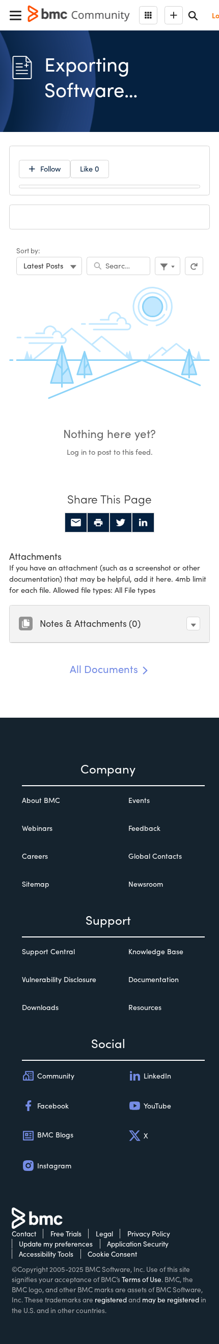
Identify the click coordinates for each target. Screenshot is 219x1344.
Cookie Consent (112, 1254)
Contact (24, 1233)
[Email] (76, 522)
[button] (193, 623)
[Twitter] (120, 522)
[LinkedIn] (143, 522)
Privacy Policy (148, 1233)
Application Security (138, 1244)
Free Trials (65, 1233)
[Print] (98, 522)
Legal (104, 1233)
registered (111, 1299)
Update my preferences (56, 1244)
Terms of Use (141, 1279)
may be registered (170, 1299)
